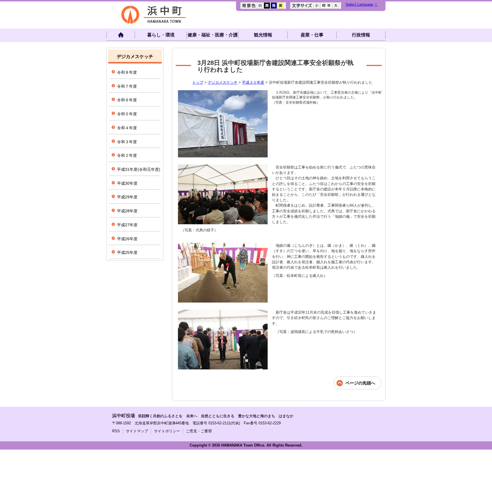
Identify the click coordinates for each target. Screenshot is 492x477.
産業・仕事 (312, 34)
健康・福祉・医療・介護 (213, 34)
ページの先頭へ (360, 383)
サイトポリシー (167, 431)
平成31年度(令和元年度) (138, 169)
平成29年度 (127, 197)
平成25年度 (127, 252)
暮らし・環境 (161, 34)
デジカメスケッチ (222, 82)
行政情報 (361, 34)
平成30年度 (127, 183)
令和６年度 (127, 100)
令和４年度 (127, 128)
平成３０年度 (253, 82)
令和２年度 (127, 155)
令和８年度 (127, 72)
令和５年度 (127, 114)
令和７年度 (127, 86)
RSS (116, 431)
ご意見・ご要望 (199, 431)
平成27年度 (127, 225)
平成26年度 (127, 239)
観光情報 (263, 34)
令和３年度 (127, 141)
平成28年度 (127, 211)
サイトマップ (137, 431)
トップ (197, 82)
